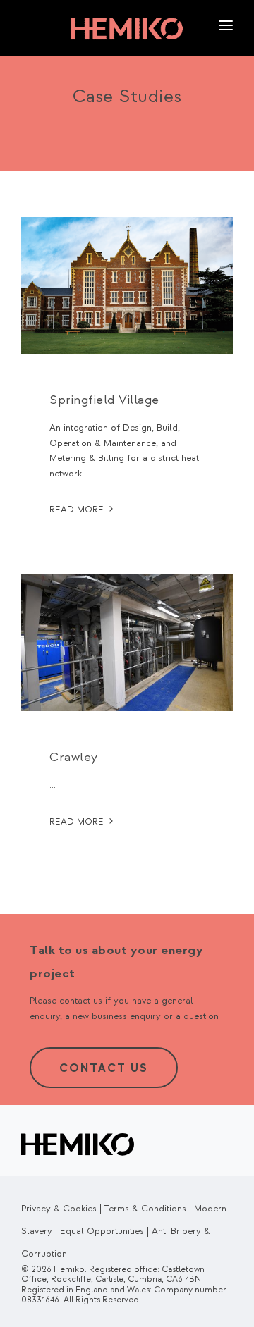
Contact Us (103, 1068)
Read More (78, 509)
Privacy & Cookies (59, 1208)
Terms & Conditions (145, 1208)
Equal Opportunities (102, 1231)
